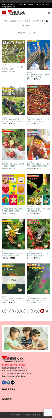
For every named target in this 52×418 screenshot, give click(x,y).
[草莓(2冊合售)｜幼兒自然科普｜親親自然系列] (13, 144)
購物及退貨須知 (8, 389)
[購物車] (49, 12)
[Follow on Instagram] (8, 382)
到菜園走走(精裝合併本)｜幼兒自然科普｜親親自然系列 (12, 120)
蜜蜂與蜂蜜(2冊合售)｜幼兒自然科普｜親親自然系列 (13, 255)
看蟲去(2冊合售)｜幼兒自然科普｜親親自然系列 (13, 299)
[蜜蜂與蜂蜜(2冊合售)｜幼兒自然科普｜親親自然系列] (13, 234)
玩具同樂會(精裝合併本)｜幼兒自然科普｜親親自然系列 (38, 165)
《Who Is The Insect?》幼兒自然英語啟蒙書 (12, 68)
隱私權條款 (6, 399)
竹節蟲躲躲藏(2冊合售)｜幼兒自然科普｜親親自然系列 (38, 299)
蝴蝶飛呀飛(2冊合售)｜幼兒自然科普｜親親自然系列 (38, 255)
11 (47, 311)
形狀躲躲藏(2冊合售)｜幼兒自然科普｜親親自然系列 (13, 210)
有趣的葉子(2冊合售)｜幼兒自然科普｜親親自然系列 (38, 120)
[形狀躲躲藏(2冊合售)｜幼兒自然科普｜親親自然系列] (13, 189)
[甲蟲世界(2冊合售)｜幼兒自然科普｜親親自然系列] (38, 189)
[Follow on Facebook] (4, 382)
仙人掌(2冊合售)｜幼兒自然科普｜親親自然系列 (38, 76)
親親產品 (14, 21)
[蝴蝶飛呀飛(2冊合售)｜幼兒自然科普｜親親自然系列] (38, 234)
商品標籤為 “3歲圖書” (30, 21)
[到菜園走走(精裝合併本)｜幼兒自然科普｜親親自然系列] (13, 100)
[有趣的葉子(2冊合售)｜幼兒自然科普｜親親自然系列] (38, 100)
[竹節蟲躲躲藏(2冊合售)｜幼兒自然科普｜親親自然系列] (38, 278)
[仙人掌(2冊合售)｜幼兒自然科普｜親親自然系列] (38, 55)
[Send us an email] (13, 382)
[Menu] (4, 12)
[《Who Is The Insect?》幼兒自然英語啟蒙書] (13, 51)
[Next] (26, 315)
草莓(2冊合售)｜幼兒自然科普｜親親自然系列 (13, 165)
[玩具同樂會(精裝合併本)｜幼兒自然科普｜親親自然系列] (38, 144)
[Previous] (4, 311)
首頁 (6, 21)
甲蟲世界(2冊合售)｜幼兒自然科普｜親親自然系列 (38, 210)
